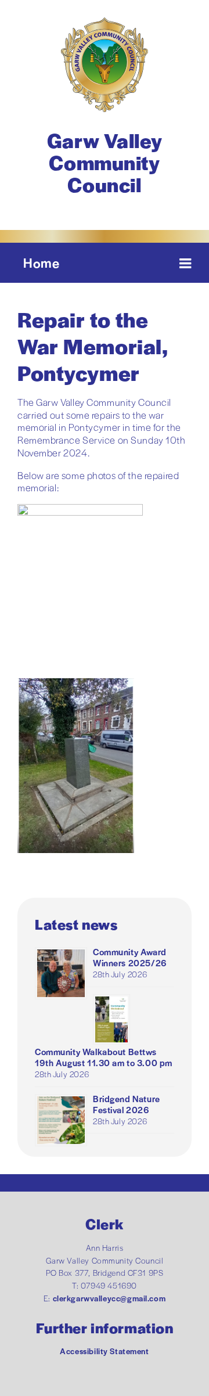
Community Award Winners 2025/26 (130, 957)
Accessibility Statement (104, 1351)
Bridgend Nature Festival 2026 (126, 1104)
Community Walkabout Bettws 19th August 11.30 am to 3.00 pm (103, 1056)
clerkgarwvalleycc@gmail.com (109, 1298)
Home (41, 262)
